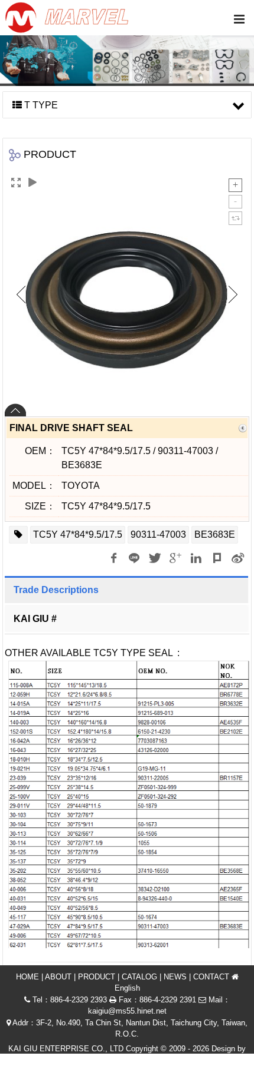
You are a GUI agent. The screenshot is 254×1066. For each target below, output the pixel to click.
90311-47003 (158, 534)
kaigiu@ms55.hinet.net (127, 1011)
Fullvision (149, 1059)
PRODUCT (96, 976)
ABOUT (58, 976)
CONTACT (211, 976)
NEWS (175, 976)
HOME (27, 976)
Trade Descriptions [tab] (56, 590)
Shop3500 (106, 1059)
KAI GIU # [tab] (35, 619)
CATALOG (139, 976)
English (127, 988)
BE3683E (214, 534)
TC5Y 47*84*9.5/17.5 (77, 534)
